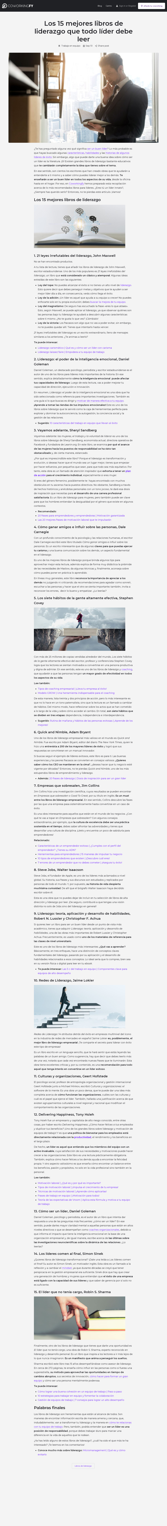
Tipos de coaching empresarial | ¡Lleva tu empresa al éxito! (72, 688)
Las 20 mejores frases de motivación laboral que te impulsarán (74, 519)
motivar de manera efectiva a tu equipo (100, 400)
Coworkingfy (76, 183)
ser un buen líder (97, 148)
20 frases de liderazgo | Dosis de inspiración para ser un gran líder (87, 778)
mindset (67, 1268)
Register (132, 6)
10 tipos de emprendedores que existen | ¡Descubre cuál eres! (74, 858)
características (75, 153)
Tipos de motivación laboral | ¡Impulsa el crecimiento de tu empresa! (78, 1187)
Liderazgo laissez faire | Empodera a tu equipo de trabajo (71, 352)
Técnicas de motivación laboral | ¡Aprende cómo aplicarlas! (72, 1191)
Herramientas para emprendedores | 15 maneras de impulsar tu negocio (80, 854)
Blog (100, 6)
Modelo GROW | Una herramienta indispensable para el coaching (76, 693)
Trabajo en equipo (70, 46)
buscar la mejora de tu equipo (108, 302)
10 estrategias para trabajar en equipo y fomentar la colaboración (76, 1395)
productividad (82, 1137)
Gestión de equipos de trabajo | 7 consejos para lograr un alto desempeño (81, 1400)
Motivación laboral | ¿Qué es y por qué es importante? (69, 1183)
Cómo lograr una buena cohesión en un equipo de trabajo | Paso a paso (80, 1391)
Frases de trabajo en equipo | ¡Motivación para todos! (68, 1195)
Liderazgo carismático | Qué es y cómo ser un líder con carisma (75, 347)
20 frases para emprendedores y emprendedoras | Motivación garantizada (81, 515)
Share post (103, 46)
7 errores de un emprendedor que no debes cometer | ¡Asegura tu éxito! (80, 862)
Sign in (122, 6)
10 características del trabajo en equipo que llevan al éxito (84, 423)
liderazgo (125, 285)
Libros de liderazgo (83, 1466)
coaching (126, 669)
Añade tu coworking (153, 6)
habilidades (92, 153)
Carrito (109, 6)
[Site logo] (18, 5)
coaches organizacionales (104, 1229)
